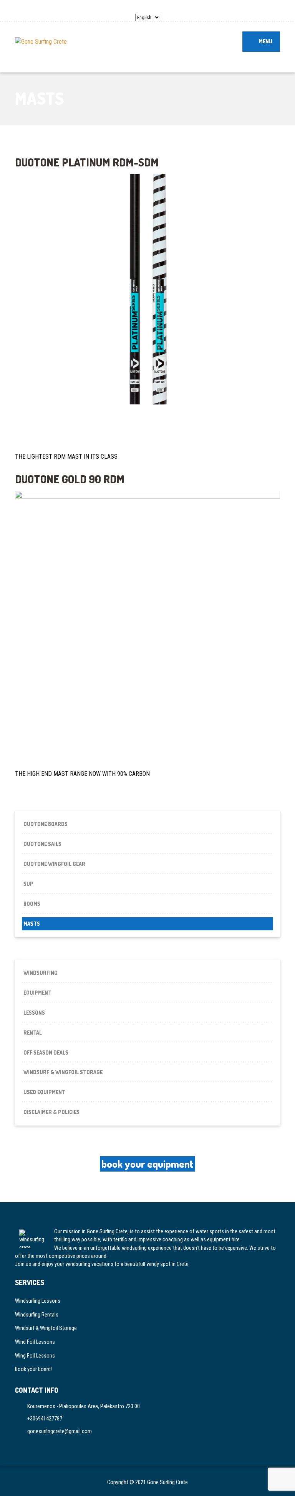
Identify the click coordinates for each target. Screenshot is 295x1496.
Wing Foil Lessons (35, 1356)
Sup (28, 883)
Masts (31, 923)
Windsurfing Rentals (36, 1315)
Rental (32, 1032)
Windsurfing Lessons (37, 1301)
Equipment (37, 992)
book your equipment (147, 1163)
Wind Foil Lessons (35, 1342)
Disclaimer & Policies (51, 1112)
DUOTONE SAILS (42, 844)
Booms (31, 903)
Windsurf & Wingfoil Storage (63, 1072)
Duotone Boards (45, 824)
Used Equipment (44, 1092)
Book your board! (33, 1369)
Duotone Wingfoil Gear (54, 864)
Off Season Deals (45, 1052)
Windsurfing (40, 972)
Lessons (34, 1012)
